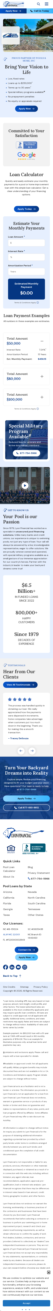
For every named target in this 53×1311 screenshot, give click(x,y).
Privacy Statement (39, 873)
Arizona (7, 892)
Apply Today (25, 208)
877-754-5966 (28, 453)
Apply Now (12, 10)
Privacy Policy (41, 986)
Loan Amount (16, 236)
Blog (30, 867)
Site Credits (9, 986)
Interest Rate (16, 251)
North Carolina (36, 897)
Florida (7, 903)
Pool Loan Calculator (9, 869)
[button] (48, 1272)
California (8, 897)
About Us (8, 876)
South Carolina (36, 903)
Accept (26, 1303)
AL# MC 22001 (11, 934)
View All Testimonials (18, 684)
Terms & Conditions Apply (25, 303)
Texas (6, 915)
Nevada (32, 892)
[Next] (32, 751)
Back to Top (10, 976)
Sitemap (24, 986)
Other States (35, 915)
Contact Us (24, 949)
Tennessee (34, 909)
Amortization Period (20, 265)
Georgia (8, 909)
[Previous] (21, 751)
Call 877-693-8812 (28, 807)
